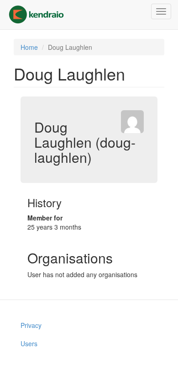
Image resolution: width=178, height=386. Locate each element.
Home (29, 47)
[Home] (36, 15)
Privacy (31, 325)
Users (29, 343)
